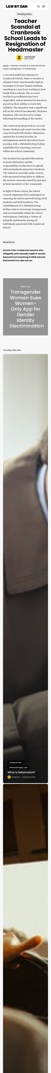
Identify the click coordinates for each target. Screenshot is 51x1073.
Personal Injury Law (18, 767)
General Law (15, 762)
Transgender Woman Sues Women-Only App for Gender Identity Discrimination (25, 306)
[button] (43, 6)
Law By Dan (29, 56)
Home (5, 65)
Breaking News (25, 14)
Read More (9, 242)
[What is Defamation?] (25, 568)
